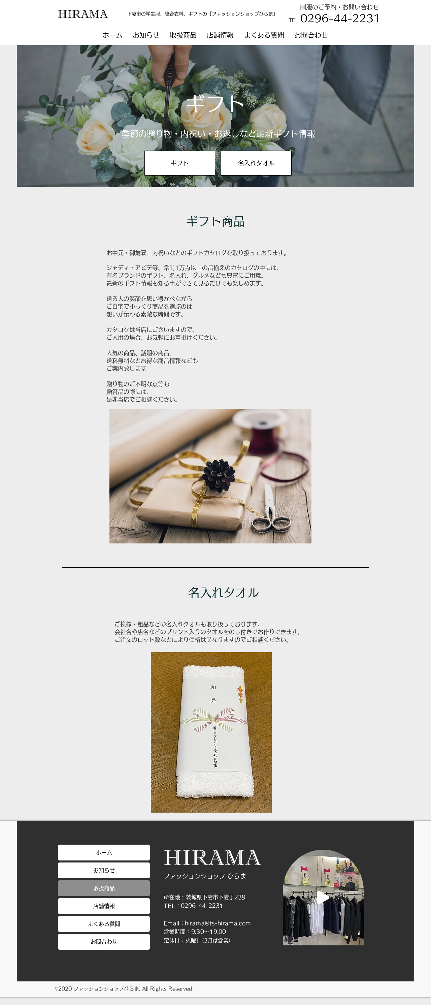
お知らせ (104, 870)
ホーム (104, 852)
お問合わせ (104, 941)
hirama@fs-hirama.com (218, 923)
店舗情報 (104, 906)
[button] (183, 35)
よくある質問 (104, 924)
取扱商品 (104, 888)
